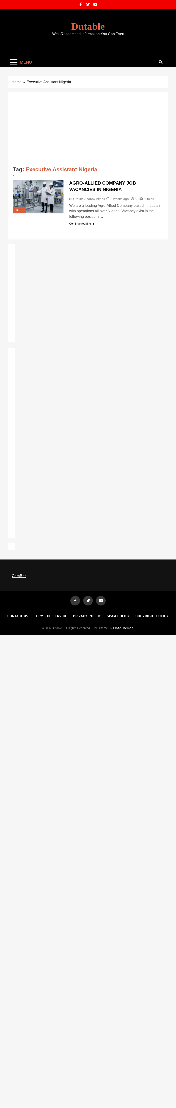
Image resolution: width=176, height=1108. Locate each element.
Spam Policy (118, 616)
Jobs (20, 210)
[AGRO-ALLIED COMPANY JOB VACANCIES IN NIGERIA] (38, 196)
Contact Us (17, 616)
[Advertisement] (88, 131)
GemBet (19, 576)
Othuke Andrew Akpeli (89, 199)
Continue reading (80, 223)
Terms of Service (50, 616)
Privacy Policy (87, 616)
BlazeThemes (123, 628)
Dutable (88, 26)
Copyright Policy (152, 616)
